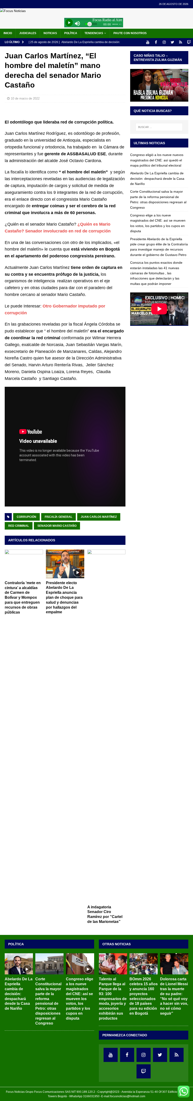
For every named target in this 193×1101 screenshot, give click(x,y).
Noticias (50, 33)
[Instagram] (164, 42)
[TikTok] (181, 42)
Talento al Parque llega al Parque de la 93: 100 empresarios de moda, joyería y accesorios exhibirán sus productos (113, 998)
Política (70, 33)
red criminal (18, 525)
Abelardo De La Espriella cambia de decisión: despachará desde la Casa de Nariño (157, 178)
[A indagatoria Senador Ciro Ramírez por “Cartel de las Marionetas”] (106, 726)
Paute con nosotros (130, 33)
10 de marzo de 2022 (25, 98)
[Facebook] (156, 42)
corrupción (26, 517)
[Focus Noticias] (13, 11)
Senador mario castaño (56, 525)
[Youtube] (148, 42)
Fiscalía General (58, 517)
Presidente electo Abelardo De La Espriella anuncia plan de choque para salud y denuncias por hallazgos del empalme (64, 597)
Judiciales (27, 33)
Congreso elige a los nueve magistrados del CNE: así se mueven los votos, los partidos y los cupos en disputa (79, 998)
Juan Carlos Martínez (99, 517)
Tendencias (93, 33)
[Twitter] (172, 42)
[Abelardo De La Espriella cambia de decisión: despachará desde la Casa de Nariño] (19, 963)
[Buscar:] (159, 127)
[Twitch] (189, 42)
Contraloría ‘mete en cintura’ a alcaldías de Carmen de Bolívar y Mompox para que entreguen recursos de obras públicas (23, 597)
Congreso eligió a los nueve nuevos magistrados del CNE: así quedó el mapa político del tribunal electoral (156, 160)
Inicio (8, 33)
